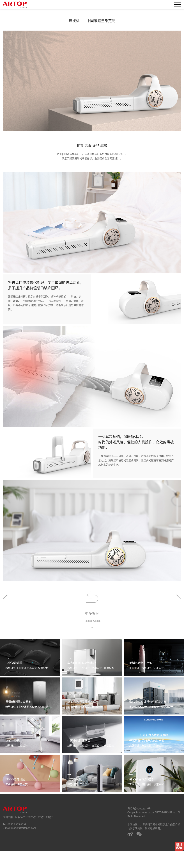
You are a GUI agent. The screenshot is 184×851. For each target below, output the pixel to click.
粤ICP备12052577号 (139, 808)
